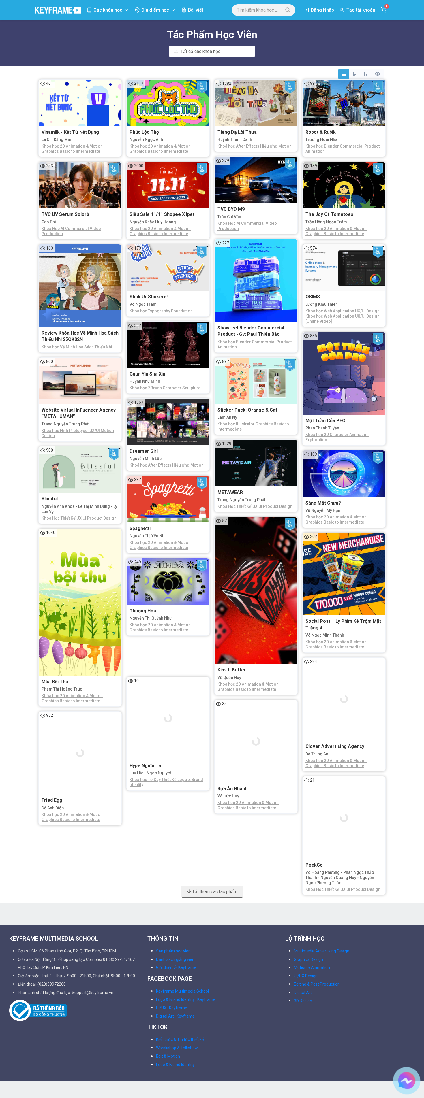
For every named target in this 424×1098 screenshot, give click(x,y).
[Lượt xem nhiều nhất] (378, 74)
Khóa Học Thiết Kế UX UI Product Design (254, 506)
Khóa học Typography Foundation (161, 311)
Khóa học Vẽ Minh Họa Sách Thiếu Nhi (77, 347)
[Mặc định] (343, 74)
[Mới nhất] (355, 74)
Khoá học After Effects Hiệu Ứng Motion (254, 146)
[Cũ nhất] (366, 74)
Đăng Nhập (322, 10)
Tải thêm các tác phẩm (214, 855)
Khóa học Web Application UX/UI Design (342, 311)
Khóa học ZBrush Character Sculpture (165, 388)
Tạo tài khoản (360, 10)
